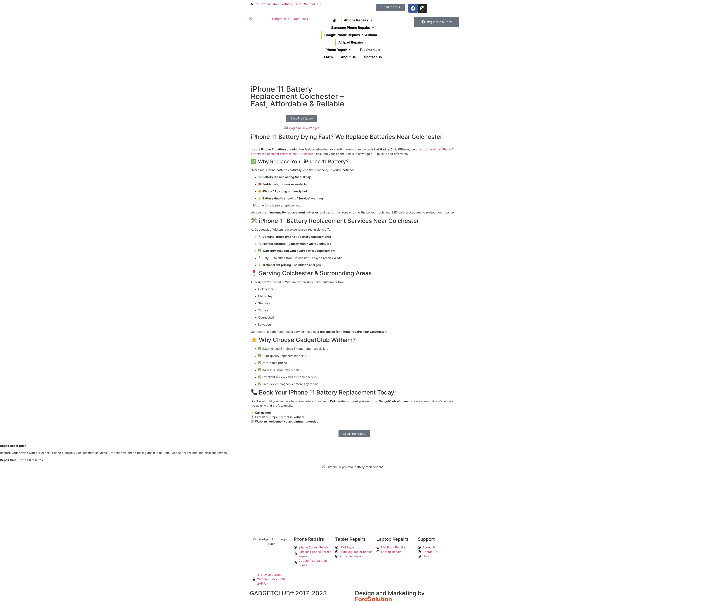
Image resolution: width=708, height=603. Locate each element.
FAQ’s (328, 57)
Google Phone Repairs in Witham (350, 35)
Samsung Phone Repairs (350, 27)
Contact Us (373, 57)
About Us (348, 57)
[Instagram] (422, 8)
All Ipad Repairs (350, 42)
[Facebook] (413, 8)
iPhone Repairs (356, 20)
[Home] (334, 20)
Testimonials (370, 50)
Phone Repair (336, 50)
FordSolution (373, 599)
